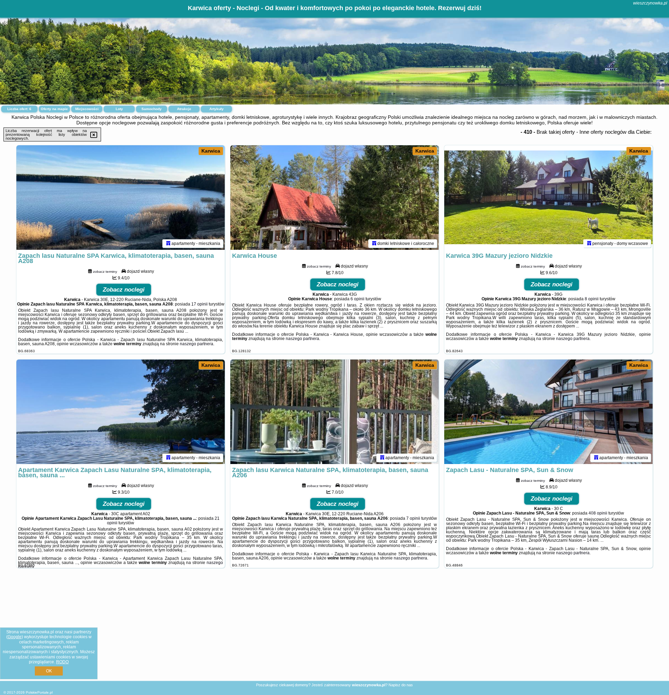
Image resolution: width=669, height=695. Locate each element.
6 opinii (357, 298)
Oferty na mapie (54, 109)
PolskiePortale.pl (39, 692)
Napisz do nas (401, 685)
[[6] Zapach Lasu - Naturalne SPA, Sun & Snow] (548, 412)
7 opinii (413, 518)
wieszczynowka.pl (650, 3)
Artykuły (216, 109)
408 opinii (598, 513)
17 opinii (199, 304)
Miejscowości (87, 109)
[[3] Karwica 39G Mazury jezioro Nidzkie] (548, 197)
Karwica (210, 151)
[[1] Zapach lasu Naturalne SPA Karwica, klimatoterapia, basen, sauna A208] (120, 197)
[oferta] (168, 243)
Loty (119, 109)
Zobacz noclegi (124, 289)
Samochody (151, 109)
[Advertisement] (334, 630)
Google (15, 636)
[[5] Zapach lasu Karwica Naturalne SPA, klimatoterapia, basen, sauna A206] (334, 412)
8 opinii (592, 298)
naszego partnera (196, 343)
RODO (62, 661)
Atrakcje (184, 109)
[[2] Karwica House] (334, 197)
